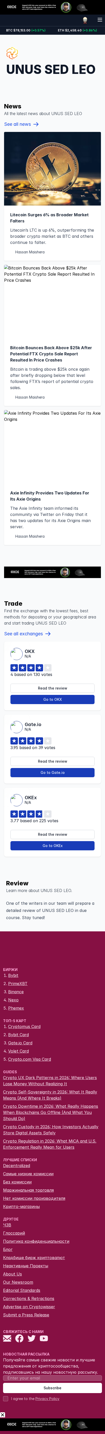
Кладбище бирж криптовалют (34, 1257)
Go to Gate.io (53, 772)
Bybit (13, 975)
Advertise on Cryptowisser (29, 1306)
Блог (7, 1249)
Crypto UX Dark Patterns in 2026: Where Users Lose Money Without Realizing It (50, 1080)
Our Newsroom (18, 1282)
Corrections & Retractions (28, 1298)
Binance (16, 991)
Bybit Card (18, 1034)
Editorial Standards (21, 1290)
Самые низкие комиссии (28, 1173)
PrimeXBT (18, 983)
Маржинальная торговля (28, 1190)
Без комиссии (17, 1181)
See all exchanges (23, 633)
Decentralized (16, 1165)
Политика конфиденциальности (36, 1241)
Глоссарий (14, 1233)
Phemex (16, 1008)
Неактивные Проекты (25, 1265)
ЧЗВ (7, 1224)
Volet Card (18, 1051)
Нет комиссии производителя (34, 1198)
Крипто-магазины (21, 1206)
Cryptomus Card (24, 1026)
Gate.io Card (20, 1042)
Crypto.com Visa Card (29, 1059)
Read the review (52, 688)
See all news (17, 124)
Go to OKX (52, 699)
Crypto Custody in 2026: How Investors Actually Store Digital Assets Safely (50, 1129)
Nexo (13, 999)
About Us (12, 1274)
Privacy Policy (47, 1398)
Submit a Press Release (26, 1314)
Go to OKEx (53, 845)
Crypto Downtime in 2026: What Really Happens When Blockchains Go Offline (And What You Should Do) (50, 1112)
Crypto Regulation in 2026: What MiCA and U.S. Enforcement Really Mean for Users (49, 1144)
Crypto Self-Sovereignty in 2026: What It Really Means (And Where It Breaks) (50, 1095)
